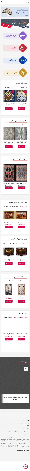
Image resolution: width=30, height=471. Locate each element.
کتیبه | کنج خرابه (21, 259)
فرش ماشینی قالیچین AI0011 (8, 183)
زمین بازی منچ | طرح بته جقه (21, 103)
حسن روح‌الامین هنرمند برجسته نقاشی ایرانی (15, 398)
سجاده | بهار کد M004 (8, 297)
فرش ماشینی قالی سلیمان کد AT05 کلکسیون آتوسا (8, 141)
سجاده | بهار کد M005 (21, 297)
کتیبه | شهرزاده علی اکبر (9, 259)
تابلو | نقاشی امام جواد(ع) (9, 222)
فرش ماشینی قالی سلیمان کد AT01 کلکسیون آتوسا (21, 141)
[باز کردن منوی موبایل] (28, 2)
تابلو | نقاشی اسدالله (21, 222)
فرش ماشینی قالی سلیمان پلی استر (21, 334)
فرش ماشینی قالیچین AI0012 (21, 183)
